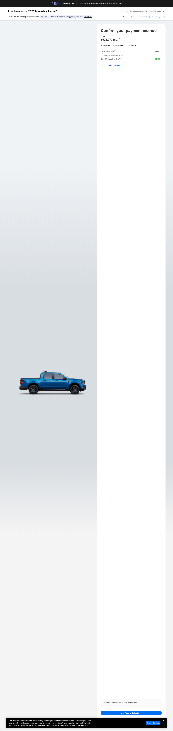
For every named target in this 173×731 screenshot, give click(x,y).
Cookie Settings (153, 723)
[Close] (163, 722)
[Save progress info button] (165, 17)
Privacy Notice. (82, 725)
